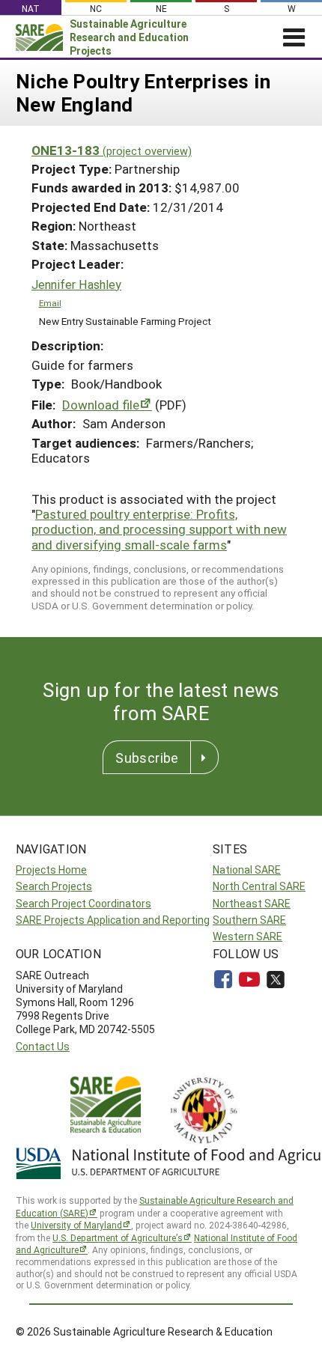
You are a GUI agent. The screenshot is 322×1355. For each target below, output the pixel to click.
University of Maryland (76, 1225)
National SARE (247, 869)
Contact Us (43, 1046)
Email (50, 302)
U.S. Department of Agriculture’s (117, 1237)
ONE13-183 (111, 150)
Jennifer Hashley (76, 284)
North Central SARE (259, 886)
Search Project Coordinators (83, 903)
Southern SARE (249, 920)
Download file (100, 404)
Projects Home (51, 869)
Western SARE (247, 936)
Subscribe (146, 758)
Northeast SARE (252, 903)
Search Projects (54, 886)
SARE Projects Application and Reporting (113, 920)
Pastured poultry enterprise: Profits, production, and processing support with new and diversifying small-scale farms (159, 529)
